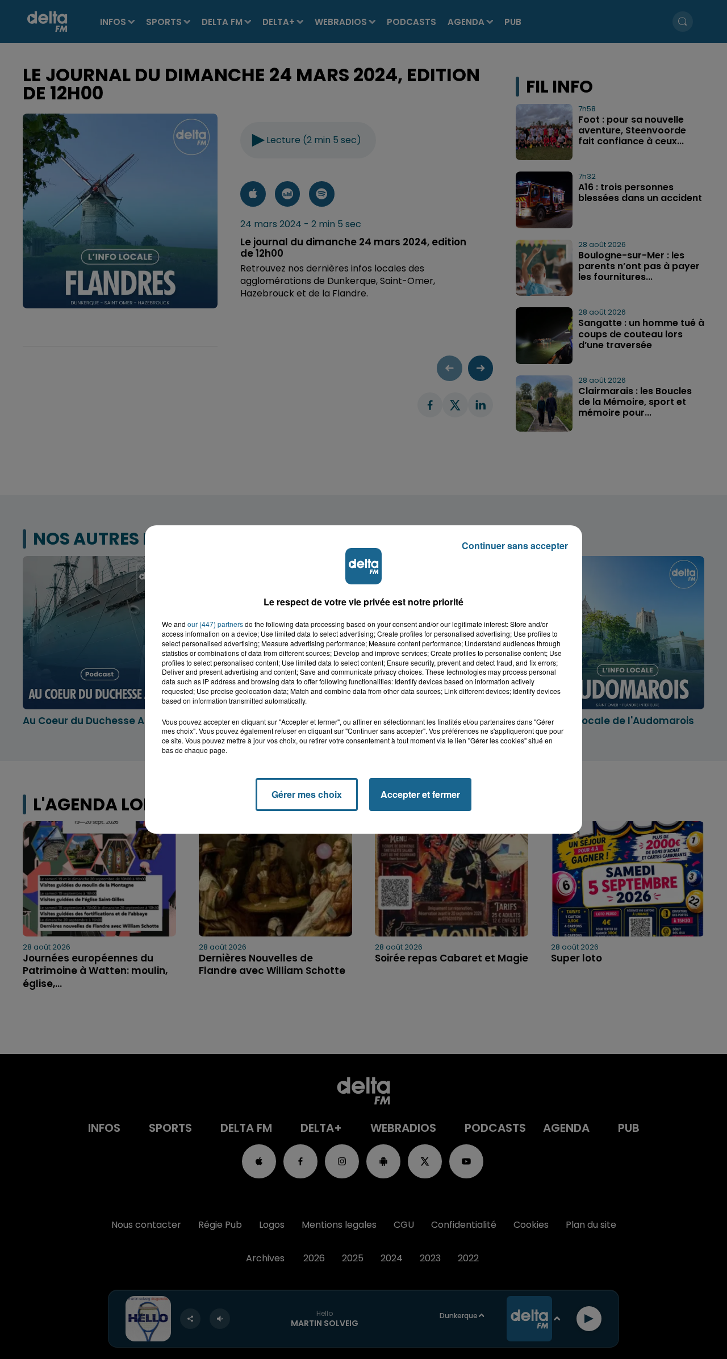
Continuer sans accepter (515, 545)
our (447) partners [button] (215, 624)
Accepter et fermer (420, 794)
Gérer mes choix (306, 794)
